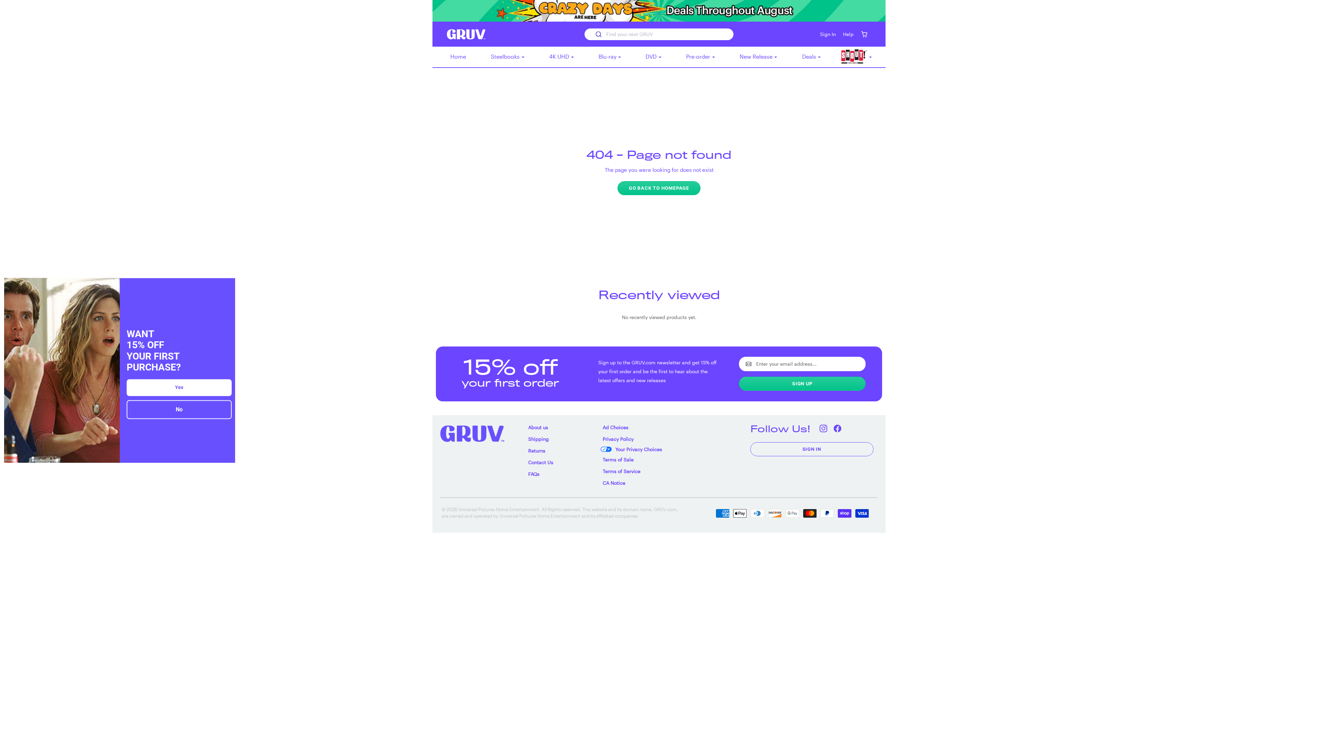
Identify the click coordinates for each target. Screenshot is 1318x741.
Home (458, 56)
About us (538, 427)
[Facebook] (838, 429)
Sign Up (802, 383)
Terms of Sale (618, 459)
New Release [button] (757, 56)
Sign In (812, 449)
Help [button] (848, 34)
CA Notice (614, 483)
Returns (536, 451)
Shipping (538, 439)
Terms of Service (621, 471)
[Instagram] (824, 429)
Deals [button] (810, 56)
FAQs (534, 474)
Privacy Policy (618, 439)
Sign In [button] (828, 34)
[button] (864, 34)
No (179, 409)
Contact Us (540, 462)
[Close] (227, 286)
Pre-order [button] (699, 56)
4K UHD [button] (559, 56)
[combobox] (659, 34)
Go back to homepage (659, 188)
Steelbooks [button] (506, 56)
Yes (179, 387)
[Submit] (598, 34)
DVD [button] (652, 56)
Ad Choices (615, 427)
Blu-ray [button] (608, 56)
